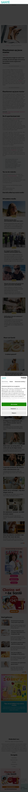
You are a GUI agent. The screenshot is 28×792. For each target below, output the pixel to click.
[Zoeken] (26, 2)
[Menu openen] (19, 2)
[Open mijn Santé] (23, 2)
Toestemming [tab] (4, 381)
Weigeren (14, 412)
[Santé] (5, 2)
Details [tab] (11, 381)
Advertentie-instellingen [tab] (20, 381)
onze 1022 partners (9, 388)
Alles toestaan (14, 404)
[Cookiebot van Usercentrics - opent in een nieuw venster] (21, 378)
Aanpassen (13, 408)
